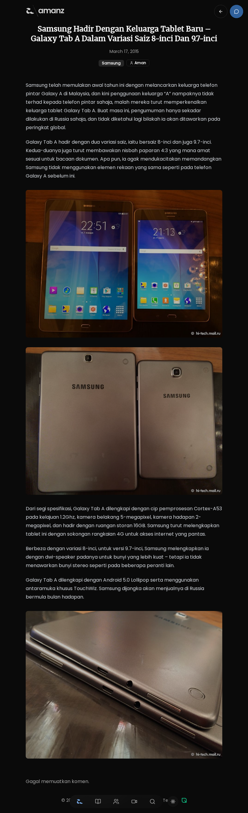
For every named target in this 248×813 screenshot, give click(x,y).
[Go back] (220, 11)
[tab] (80, 801)
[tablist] (116, 801)
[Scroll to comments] (236, 11)
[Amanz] (184, 800)
